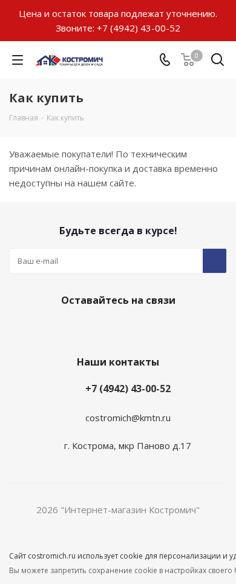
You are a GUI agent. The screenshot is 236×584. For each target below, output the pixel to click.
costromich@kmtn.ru (128, 418)
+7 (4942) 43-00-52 (138, 28)
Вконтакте (115, 329)
